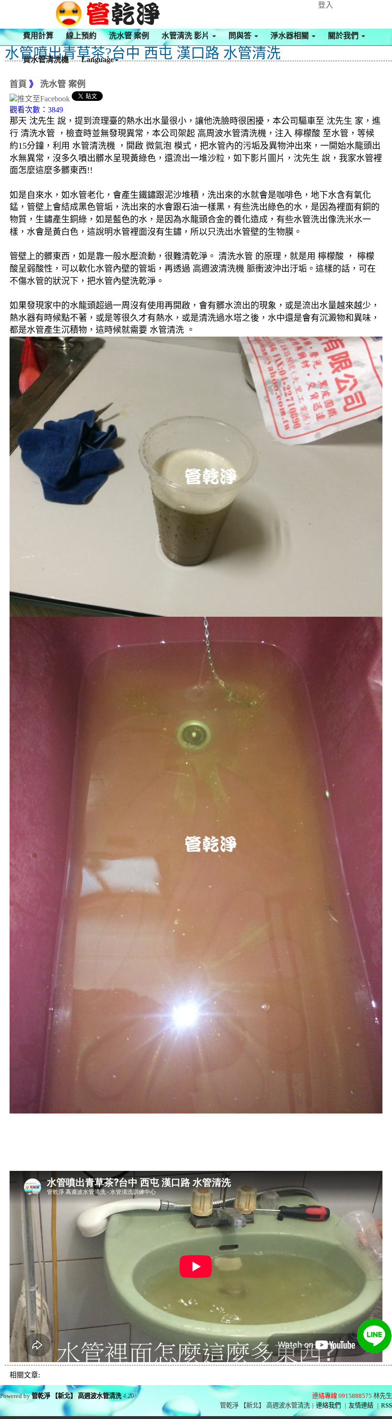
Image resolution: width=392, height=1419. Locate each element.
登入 (325, 5)
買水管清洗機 (46, 59)
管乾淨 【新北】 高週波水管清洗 (76, 1395)
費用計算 (38, 36)
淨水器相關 (291, 36)
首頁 (18, 84)
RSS (386, 1405)
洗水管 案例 (129, 36)
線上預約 (81, 36)
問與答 (241, 36)
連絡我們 (328, 1405)
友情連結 (360, 1405)
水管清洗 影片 (186, 36)
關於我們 (344, 36)
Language (97, 59)
